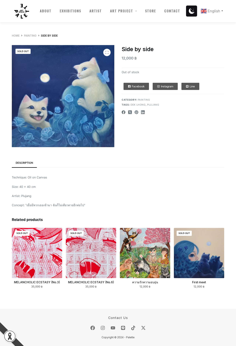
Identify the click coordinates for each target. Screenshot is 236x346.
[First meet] (199, 253)
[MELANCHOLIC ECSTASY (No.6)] (91, 253)
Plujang (153, 104)
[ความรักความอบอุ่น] (145, 253)
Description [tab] (24, 162)
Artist (95, 10)
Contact (172, 10)
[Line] (123, 327)
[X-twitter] (143, 327)
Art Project (121, 10)
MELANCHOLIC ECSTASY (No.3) (37, 282)
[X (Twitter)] (130, 112)
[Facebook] (123, 112)
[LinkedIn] (143, 112)
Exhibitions (70, 10)
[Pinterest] (136, 112)
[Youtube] (113, 327)
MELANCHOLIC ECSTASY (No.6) (91, 282)
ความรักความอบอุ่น (145, 282)
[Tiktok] (133, 327)
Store (150, 10)
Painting (144, 99)
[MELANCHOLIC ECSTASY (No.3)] (37, 253)
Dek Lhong (138, 104)
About (45, 10)
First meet (199, 282)
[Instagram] (102, 327)
